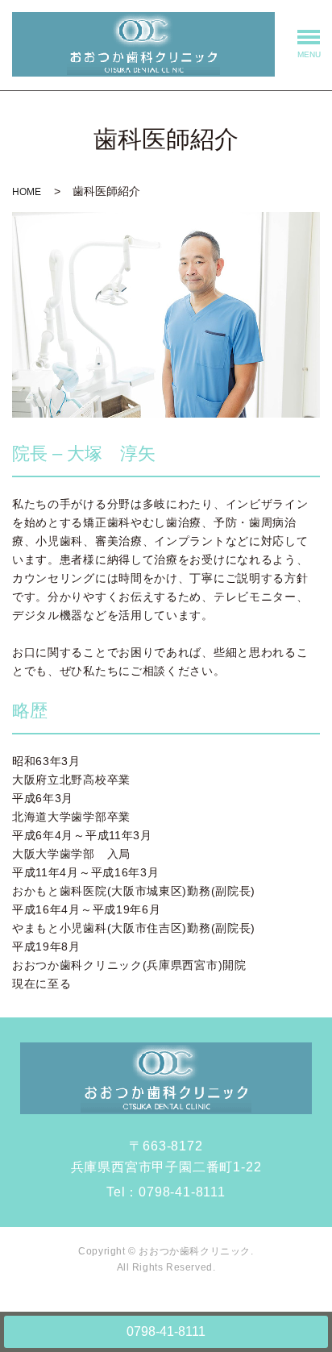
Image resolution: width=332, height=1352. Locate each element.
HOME (26, 192)
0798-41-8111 (166, 1331)
